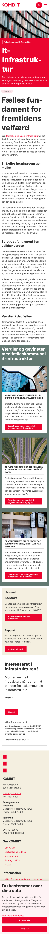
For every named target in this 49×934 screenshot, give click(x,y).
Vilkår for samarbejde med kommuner (23, 879)
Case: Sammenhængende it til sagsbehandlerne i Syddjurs (21, 501)
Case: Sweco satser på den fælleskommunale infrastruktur (22, 427)
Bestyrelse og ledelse (15, 852)
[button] (46, 5)
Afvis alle (25, 929)
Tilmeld (11, 712)
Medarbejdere (11, 856)
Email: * (9, 697)
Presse (8, 864)
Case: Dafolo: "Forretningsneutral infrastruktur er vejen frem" (23, 575)
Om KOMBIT (10, 847)
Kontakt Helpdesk (15, 649)
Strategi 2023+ (12, 860)
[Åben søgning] (39, 5)
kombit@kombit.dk (12, 793)
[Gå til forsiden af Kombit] (17, 5)
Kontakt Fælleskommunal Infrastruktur (19, 617)
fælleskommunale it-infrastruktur (22, 136)
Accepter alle (24, 920)
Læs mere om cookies (13, 915)
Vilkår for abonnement (16, 722)
